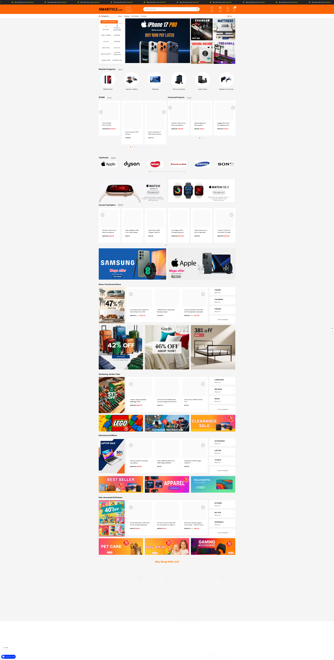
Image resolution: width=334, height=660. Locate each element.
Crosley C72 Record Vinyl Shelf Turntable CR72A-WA (224, 231)
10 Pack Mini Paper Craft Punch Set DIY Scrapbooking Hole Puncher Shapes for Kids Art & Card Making (140, 524)
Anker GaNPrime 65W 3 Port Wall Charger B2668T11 (132, 231)
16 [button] (180, 171)
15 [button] (178, 171)
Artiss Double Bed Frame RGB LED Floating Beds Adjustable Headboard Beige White (193, 311)
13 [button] (174, 171)
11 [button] (170, 171)
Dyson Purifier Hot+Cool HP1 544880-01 (106, 124)
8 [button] (163, 171)
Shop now (217, 292)
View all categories (223, 319)
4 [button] (155, 171)
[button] (100, 112)
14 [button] (176, 171)
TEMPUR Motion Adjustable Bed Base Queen (165, 311)
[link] (220, 9)
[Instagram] (211, 646)
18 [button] (184, 171)
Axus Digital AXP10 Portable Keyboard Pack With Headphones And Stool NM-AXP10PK (177, 231)
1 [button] (130, 146)
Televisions (155, 89)
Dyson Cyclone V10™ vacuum (132, 133)
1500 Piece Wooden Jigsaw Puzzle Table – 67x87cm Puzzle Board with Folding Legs (194, 524)
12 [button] (172, 171)
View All (113, 158)
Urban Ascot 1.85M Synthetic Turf (193, 401)
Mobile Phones (108, 89)
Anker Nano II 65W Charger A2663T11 (154, 231)
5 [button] (157, 171)
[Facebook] (206, 646)
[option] (157, 40)
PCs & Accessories (179, 89)
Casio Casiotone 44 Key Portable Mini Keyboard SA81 (200, 231)
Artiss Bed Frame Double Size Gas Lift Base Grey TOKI (139, 311)
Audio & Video (202, 89)
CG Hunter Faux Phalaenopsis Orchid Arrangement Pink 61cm (167, 401)
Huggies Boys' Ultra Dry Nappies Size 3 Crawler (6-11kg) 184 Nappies (223, 124)
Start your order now (167, 602)
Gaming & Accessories (226, 89)
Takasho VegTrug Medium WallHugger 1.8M (138, 401)
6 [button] (159, 171)
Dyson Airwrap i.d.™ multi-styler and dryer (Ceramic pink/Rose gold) (155, 133)
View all (120, 69)
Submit (187, 621)
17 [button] (182, 171)
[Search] (171, 9)
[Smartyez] (107, 79)
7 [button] (161, 171)
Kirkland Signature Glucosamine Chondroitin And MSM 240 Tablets (201, 124)
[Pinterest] (215, 646)
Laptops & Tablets (132, 89)
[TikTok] (220, 646)
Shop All (120, 205)
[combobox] (169, 9)
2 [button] (132, 146)
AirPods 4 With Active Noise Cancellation (178, 124)
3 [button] (134, 146)
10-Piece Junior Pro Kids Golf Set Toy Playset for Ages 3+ (166, 524)
